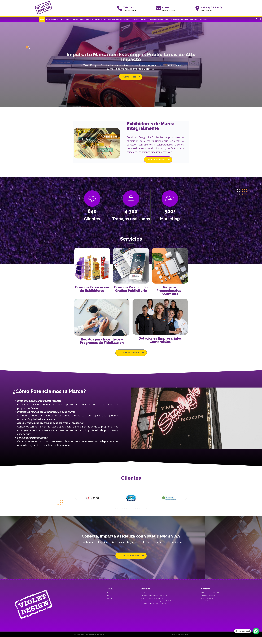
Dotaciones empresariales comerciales (184, 19)
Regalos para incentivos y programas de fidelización (150, 19)
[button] (76, 498)
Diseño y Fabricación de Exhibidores (58, 19)
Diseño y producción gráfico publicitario (87, 19)
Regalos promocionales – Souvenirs (116, 19)
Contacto (203, 19)
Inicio (42, 19)
